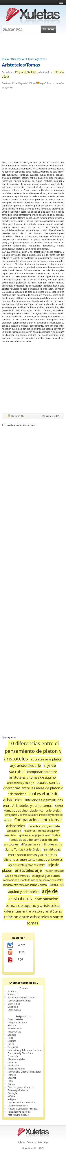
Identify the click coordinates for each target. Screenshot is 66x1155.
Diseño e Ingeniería (18, 1105)
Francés (12, 1074)
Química (12, 1040)
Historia (12, 1025)
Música (11, 1096)
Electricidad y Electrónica (20, 1053)
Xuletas (21, 1142)
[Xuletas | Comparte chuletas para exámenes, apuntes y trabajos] (32, 23)
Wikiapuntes (31, 1148)
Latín (10, 1081)
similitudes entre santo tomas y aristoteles (34, 852)
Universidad (14, 1003)
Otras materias (15, 1019)
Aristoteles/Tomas (21, 65)
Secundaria (13, 994)
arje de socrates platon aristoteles (26, 865)
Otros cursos (14, 1009)
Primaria (12, 991)
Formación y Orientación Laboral (24, 1071)
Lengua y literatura (17, 1022)
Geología (12, 1093)
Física (10, 1037)
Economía (13, 1056)
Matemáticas (14, 1031)
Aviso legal (43, 1142)
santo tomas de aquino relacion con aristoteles (33, 808)
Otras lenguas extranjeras (21, 1087)
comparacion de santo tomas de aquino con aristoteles (33, 880)
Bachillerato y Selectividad (21, 997)
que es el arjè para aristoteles (39, 835)
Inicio (5, 59)
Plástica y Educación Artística (22, 1108)
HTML (22, 952)
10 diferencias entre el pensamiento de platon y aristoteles (32, 751)
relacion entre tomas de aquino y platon (25, 885)
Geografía (13, 1047)
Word (21, 945)
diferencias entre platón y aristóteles (33, 911)
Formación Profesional (19, 1000)
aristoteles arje (28, 870)
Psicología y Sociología (19, 1111)
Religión (12, 1099)
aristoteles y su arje (20, 783)
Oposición (13, 1006)
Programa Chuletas (25, 72)
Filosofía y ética (35, 59)
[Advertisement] (33, 45)
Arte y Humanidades (18, 1114)
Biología (12, 1034)
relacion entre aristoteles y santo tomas (33, 920)
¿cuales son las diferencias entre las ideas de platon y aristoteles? (33, 788)
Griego (11, 1084)
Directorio (17, 59)
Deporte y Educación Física (21, 1102)
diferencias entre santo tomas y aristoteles (33, 860)
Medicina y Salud (16, 1068)
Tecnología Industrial (18, 1090)
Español (12, 1077)
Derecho (12, 1062)
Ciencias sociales (16, 1059)
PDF (20, 959)
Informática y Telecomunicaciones (25, 1050)
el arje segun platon (46, 876)
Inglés (11, 1044)
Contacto (31, 1142)
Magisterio (13, 1065)
